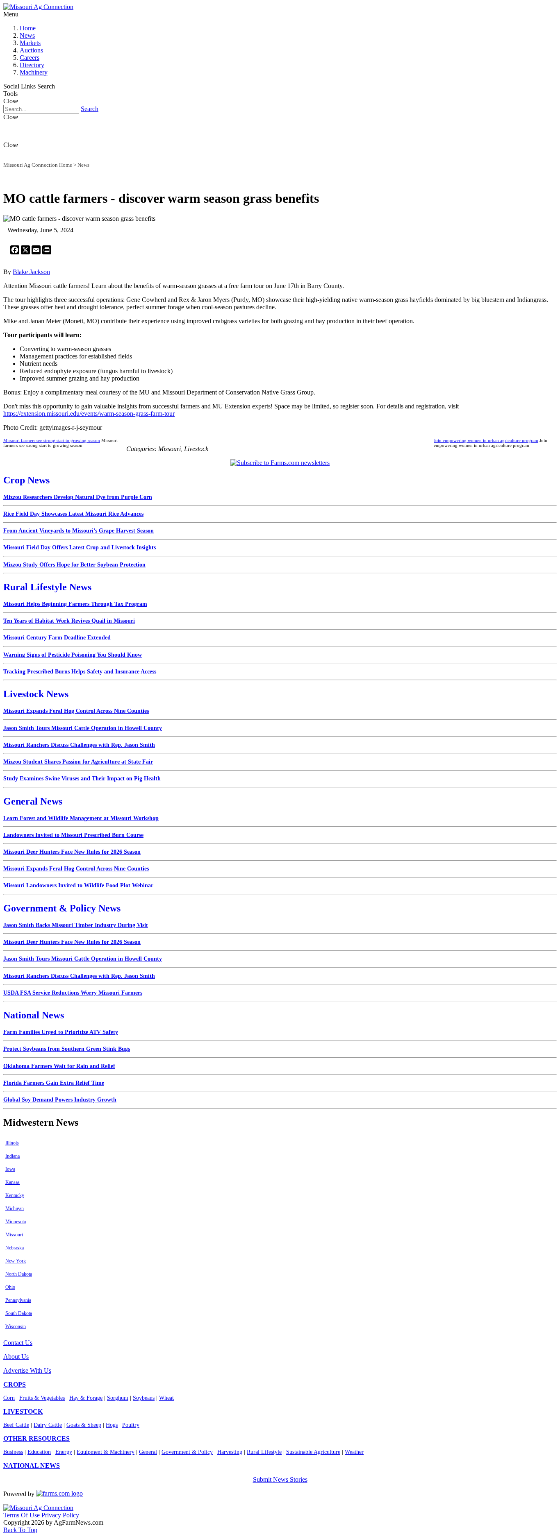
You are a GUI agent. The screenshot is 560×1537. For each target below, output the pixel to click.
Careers (29, 57)
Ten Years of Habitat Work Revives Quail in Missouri (69, 621)
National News (33, 1015)
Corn (9, 1398)
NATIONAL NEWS (31, 1465)
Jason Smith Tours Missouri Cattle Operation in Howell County (82, 728)
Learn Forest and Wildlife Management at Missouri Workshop (81, 818)
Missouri (14, 1235)
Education (39, 1452)
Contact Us (17, 1342)
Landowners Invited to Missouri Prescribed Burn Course (73, 835)
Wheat (166, 1398)
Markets (30, 42)
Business (13, 1452)
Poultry (130, 1425)
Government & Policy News (62, 908)
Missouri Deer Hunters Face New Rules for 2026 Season (72, 852)
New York (15, 1261)
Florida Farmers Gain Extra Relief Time (53, 1083)
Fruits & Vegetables (42, 1398)
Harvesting (229, 1452)
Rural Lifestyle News (47, 587)
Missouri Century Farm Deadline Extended (57, 638)
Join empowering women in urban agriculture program (486, 440)
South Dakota (18, 1313)
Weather (354, 1452)
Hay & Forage (85, 1398)
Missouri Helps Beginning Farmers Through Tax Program (75, 604)
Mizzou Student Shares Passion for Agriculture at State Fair (78, 762)
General (148, 1452)
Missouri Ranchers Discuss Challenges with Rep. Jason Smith (79, 745)
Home (28, 28)
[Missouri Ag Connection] (38, 6)
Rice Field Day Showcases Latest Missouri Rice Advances (73, 514)
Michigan (14, 1208)
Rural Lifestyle (264, 1452)
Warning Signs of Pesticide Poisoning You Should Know (72, 655)
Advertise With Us (27, 1370)
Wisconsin (15, 1326)
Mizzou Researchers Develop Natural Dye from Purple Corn (77, 497)
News (27, 35)
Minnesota (15, 1221)
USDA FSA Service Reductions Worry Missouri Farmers (72, 993)
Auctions (31, 50)
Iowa (10, 1169)
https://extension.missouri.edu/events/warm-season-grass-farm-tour (89, 413)
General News (32, 801)
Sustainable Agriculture (313, 1452)
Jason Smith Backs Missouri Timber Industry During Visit (75, 925)
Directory (32, 64)
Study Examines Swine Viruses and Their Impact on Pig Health (82, 778)
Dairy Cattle (48, 1425)
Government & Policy (187, 1452)
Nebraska (14, 1248)
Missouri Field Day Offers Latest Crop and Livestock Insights (79, 547)
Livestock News (35, 694)
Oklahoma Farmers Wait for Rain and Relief (59, 1066)
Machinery (34, 72)
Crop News (26, 480)
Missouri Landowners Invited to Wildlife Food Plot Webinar (78, 885)
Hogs (112, 1425)
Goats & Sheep (83, 1425)
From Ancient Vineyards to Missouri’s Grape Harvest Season (78, 531)
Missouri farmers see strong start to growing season (51, 440)
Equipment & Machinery (105, 1452)
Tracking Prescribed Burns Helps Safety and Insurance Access (79, 672)
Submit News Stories (280, 1479)
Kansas (12, 1182)
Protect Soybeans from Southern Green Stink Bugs (66, 1049)
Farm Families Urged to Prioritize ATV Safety (60, 1032)
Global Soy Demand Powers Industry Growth (59, 1100)
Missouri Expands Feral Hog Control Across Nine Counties (76, 711)
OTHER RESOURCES (36, 1438)
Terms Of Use (21, 1515)
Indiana (12, 1156)
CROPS (14, 1384)
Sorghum (117, 1398)
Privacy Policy (60, 1515)
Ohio (10, 1287)
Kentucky (14, 1195)
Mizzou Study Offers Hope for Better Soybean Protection (74, 565)
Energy (63, 1452)
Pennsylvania (18, 1300)
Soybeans (144, 1398)
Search (89, 108)
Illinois (12, 1143)
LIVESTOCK (23, 1411)
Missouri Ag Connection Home (37, 165)
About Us (16, 1356)
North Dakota (18, 1274)
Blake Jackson (31, 271)
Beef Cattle (16, 1425)
